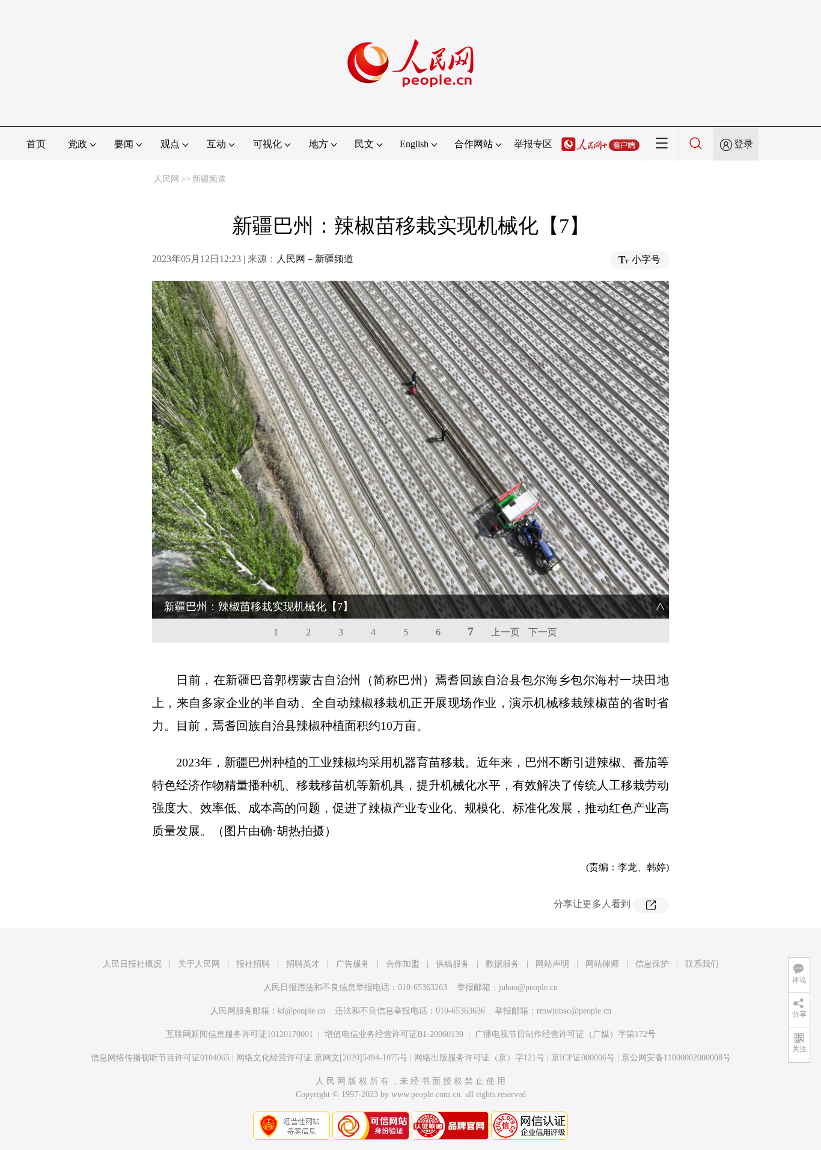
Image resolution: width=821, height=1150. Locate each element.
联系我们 (702, 963)
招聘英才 (303, 963)
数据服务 (502, 963)
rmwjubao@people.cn (574, 1010)
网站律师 (602, 963)
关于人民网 (199, 963)
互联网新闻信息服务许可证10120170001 (239, 1034)
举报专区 (533, 144)
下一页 (542, 632)
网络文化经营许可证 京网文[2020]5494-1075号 (321, 1057)
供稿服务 (452, 963)
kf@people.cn (301, 1010)
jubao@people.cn (528, 987)
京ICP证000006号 (583, 1057)
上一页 (505, 632)
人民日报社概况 (132, 963)
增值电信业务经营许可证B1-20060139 (394, 1034)
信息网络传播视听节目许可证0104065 (160, 1057)
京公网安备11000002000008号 (676, 1057)
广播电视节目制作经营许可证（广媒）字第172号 (565, 1034)
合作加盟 (403, 963)
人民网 (166, 178)
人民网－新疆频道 (314, 259)
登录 (743, 144)
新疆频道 (209, 178)
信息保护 (652, 963)
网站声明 (552, 963)
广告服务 (353, 963)
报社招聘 (253, 963)
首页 (36, 144)
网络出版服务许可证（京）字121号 (479, 1057)
